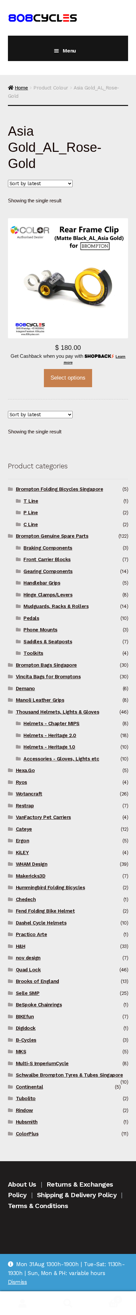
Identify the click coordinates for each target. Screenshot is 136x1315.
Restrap (25, 806)
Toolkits (33, 653)
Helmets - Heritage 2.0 (49, 735)
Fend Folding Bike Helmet (45, 911)
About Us (22, 1184)
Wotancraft (29, 794)
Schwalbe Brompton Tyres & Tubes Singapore (69, 1075)
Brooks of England (37, 981)
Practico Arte (31, 934)
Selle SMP (28, 993)
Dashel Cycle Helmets (41, 923)
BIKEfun (25, 1017)
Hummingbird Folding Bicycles (50, 888)
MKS (21, 1052)
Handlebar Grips (41, 583)
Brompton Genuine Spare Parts (52, 536)
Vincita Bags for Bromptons (48, 677)
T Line (30, 501)
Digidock (26, 1028)
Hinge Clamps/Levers (47, 595)
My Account (22, 1303)
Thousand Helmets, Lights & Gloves (57, 712)
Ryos (21, 782)
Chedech (26, 899)
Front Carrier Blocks (47, 559)
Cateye (24, 829)
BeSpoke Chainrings (39, 1005)
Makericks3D (31, 876)
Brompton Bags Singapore (46, 665)
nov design (28, 958)
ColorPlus (27, 1134)
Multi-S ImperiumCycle (42, 1063)
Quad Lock (28, 970)
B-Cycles (26, 1040)
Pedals (31, 618)
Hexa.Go (25, 770)
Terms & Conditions (38, 1206)
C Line (30, 524)
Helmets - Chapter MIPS (51, 723)
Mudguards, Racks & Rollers (55, 606)
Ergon (22, 841)
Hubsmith (27, 1122)
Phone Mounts (40, 630)
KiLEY (22, 853)
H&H (20, 946)
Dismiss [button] (17, 1282)
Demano (25, 688)
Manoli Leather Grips (40, 700)
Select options (68, 378)
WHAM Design (32, 864)
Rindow (24, 1110)
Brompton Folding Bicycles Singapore (59, 489)
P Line (30, 513)
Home (21, 88)
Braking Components (47, 548)
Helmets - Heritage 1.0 (49, 747)
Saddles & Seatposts (47, 642)
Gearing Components (48, 571)
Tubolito (26, 1098)
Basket (105, 1297)
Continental (29, 1087)
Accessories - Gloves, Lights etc (61, 759)
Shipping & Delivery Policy (77, 1195)
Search (67, 1303)
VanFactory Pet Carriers (43, 817)
